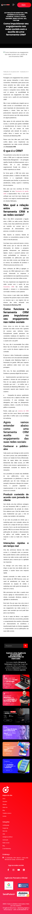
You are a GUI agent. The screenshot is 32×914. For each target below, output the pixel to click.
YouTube (16, 20)
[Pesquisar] (25, 646)
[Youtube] (19, 870)
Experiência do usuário (15, 15)
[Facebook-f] (8, 870)
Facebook (9, 16)
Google (17, 16)
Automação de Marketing (14, 13)
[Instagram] (13, 870)
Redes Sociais (18, 18)
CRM (25, 13)
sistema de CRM (23, 411)
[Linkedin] (24, 870)
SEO (25, 18)
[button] (13, 5)
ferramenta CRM (8, 287)
